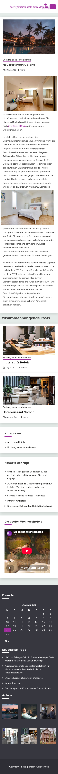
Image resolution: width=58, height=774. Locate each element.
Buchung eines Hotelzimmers (17, 59)
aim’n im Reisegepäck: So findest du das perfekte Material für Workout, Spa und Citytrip (27, 475)
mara (22, 70)
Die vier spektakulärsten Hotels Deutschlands (30, 505)
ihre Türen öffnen (17, 126)
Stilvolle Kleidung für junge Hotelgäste (26, 495)
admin (24, 367)
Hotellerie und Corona (18, 412)
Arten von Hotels (16, 442)
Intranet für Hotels (16, 362)
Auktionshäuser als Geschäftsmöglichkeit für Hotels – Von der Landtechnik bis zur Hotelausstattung (29, 487)
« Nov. (7, 641)
